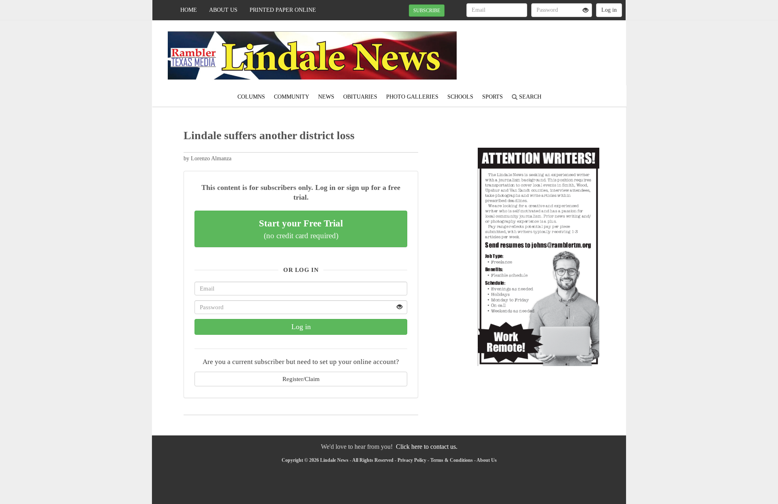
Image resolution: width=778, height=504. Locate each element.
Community (291, 97)
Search (529, 97)
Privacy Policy (412, 460)
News (326, 97)
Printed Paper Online (283, 10)
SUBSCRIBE (426, 10)
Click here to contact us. (426, 446)
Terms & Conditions (451, 460)
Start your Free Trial (301, 229)
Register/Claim (301, 378)
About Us (223, 10)
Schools (460, 97)
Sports (492, 97)
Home (188, 10)
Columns (251, 97)
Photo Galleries (412, 97)
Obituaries (360, 97)
